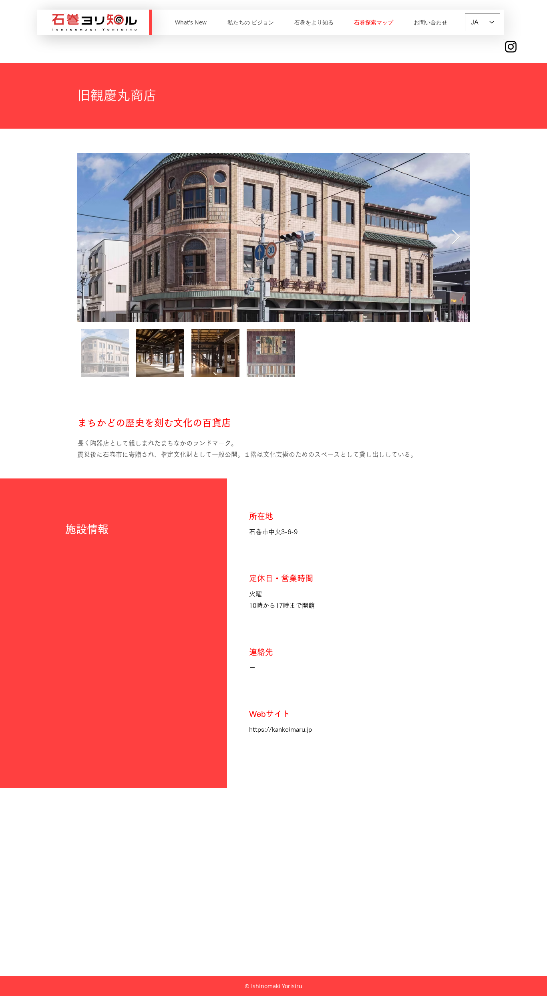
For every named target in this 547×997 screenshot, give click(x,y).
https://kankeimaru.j (278, 729)
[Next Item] (456, 237)
